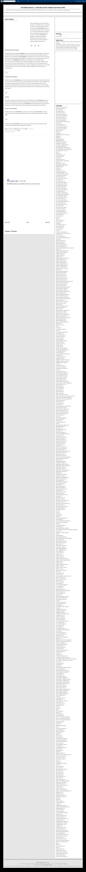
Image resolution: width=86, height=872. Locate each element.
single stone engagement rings (62, 780)
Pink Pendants (59, 711)
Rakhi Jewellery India (60, 725)
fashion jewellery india (60, 378)
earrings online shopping (61, 348)
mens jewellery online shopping (62, 629)
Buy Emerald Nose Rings (61, 182)
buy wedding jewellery (60, 211)
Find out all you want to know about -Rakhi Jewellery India (67, 46)
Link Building (58, 605)
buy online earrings (60, 198)
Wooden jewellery (59, 848)
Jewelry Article (59, 573)
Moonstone (58, 638)
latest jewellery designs (60, 599)
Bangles (57, 137)
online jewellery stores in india (62, 683)
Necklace (58, 652)
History (57, 523)
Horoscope (60, 863)
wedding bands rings (60, 817)
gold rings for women (60, 501)
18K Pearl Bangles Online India (62, 121)
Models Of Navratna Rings (61, 637)
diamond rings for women (61, 313)
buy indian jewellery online (61, 189)
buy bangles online (59, 170)
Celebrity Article (59, 214)
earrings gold (58, 345)
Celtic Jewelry (59, 215)
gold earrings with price (60, 455)
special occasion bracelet (61, 789)
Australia (57, 133)
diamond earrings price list (61, 278)
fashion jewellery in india (61, 377)
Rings (57, 734)
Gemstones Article (59, 422)
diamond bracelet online (61, 272)
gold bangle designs (60, 426)
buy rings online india (60, 210)
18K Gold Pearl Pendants (61, 115)
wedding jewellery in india (61, 822)
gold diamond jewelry (60, 439)
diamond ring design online (61, 305)
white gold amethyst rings (61, 830)
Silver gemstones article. (61, 769)
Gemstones (58, 420)
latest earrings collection (61, 597)
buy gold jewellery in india (61, 185)
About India (42, 863)
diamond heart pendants (61, 285)
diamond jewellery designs (61, 288)
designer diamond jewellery (61, 250)
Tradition (57, 804)
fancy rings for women (60, 366)
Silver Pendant (59, 774)
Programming (58, 722)
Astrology (65, 863)
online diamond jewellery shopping (63, 667)
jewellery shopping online (61, 564)
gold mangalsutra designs (61, 481)
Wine (57, 843)
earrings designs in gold (61, 340)
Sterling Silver (58, 793)
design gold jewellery (60, 243)
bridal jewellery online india (61, 165)
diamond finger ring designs (61, 282)
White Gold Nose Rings (60, 835)
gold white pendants (60, 509)
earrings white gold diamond (61, 349)
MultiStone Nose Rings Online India (63, 639)
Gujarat (57, 513)
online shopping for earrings (61, 690)
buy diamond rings (59, 176)
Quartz (57, 724)
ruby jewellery (59, 745)
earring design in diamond (61, 332)
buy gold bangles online (60, 184)
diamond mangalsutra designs (62, 294)
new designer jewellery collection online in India (65, 658)
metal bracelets (59, 635)
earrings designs (59, 339)
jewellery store (59, 568)
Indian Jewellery (59, 539)
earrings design (59, 337)
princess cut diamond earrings (62, 716)
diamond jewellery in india (61, 290)
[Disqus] (27, 156)
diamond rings (59, 308)
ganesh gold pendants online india (63, 406)
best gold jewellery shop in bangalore (63, 149)
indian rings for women (60, 545)
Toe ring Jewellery (59, 802)
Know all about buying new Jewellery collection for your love (68, 44)
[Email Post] (18, 130)
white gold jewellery (60, 833)
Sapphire (58, 751)
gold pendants (59, 490)
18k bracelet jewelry (60, 108)
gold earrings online (60, 454)
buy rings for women (60, 208)
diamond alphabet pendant (61, 271)
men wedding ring (59, 622)
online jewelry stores (60, 687)
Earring (57, 330)
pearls (57, 706)
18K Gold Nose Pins (60, 112)
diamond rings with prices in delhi (62, 317)
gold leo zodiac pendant (61, 478)
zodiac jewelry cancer (60, 850)
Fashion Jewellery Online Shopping (63, 382)
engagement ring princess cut (62, 359)
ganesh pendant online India (61, 411)
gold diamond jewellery (60, 438)
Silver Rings (58, 777)
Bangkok (58, 136)
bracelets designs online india (62, 160)
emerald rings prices (60, 356)
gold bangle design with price (62, 425)
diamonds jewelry (59, 324)
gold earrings (58, 445)
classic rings (58, 221)
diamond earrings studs (61, 279)
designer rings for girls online (62, 258)
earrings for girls (59, 342)
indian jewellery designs (61, 541)
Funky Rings (58, 404)
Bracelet (57, 153)
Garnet (57, 416)
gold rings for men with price (61, 500)
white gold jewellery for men (61, 834)
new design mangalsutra (61, 655)
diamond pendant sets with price (62, 298)
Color (57, 230)
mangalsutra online (60, 612)
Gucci (57, 512)
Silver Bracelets (59, 766)
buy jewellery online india (61, 192)
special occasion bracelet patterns (63, 790)
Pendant (57, 708)
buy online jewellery (60, 202)
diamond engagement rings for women (63, 281)
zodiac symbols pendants (61, 856)
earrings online (59, 346)
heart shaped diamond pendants (62, 520)
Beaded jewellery (59, 139)
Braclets (57, 162)
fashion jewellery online (60, 380)
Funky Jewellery (59, 403)
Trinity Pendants (59, 809)
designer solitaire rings (60, 260)
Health (57, 516)
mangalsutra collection (60, 609)
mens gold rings (59, 625)
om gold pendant (59, 663)
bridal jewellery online (60, 163)
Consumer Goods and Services (62, 233)
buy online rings (59, 205)
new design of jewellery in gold (62, 657)
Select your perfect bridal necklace (63, 754)
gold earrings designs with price (62, 451)
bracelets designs (59, 159)
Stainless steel (59, 792)
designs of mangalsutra (60, 266)
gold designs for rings (60, 436)
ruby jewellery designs (60, 747)
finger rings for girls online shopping (63, 397)
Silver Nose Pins (59, 773)
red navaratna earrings (60, 728)
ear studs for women (60, 329)
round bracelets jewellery (61, 738)
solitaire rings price (60, 788)
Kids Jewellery (59, 583)
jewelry (57, 571)
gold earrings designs (60, 449)
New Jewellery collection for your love (63, 660)
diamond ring (58, 304)
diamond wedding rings (60, 320)
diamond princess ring (60, 303)
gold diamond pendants (60, 441)
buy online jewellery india (61, 204)
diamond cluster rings (60, 274)
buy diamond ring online (61, 175)
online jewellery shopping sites (62, 682)
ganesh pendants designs (61, 413)
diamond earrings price (60, 276)
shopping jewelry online (60, 763)
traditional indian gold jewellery (62, 806)
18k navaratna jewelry (60, 120)
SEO (57, 760)
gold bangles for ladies (60, 429)
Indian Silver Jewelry (60, 547)
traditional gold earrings (60, 805)
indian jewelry (58, 544)
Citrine (57, 218)
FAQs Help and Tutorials (61, 368)
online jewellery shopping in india (62, 679)
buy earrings (58, 179)
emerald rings (58, 355)
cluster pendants (59, 227)
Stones (57, 798)
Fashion (57, 369)
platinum (57, 712)
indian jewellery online (60, 542)
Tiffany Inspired (59, 801)
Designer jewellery (59, 253)
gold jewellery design (60, 461)
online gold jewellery (60, 668)
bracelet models (59, 156)
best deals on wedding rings (61, 144)
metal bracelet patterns (60, 634)
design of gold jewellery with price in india (64, 247)
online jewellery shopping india (62, 680)
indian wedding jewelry (60, 549)
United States (58, 814)
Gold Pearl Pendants (60, 483)
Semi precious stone (60, 757)
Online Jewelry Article (60, 684)
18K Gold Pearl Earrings (61, 114)
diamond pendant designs (61, 295)
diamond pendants (59, 300)
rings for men (58, 737)
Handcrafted (58, 515)
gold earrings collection (60, 446)
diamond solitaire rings (60, 319)
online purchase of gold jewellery (62, 689)
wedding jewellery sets (60, 824)
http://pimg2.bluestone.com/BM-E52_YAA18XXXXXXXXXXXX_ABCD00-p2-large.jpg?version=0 (66, 530)
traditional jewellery (60, 808)
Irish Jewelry (9, 19)
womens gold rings (60, 846)
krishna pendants (59, 586)
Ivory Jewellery (59, 551)
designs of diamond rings (61, 263)
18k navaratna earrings (60, 118)
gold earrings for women (61, 452)
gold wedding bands (60, 507)
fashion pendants (59, 387)
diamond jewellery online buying (62, 291)
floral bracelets (59, 401)
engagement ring (59, 358)
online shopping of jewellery (61, 693)
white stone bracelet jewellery (62, 840)
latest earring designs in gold (62, 596)
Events (57, 364)
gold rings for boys (59, 497)
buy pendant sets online (61, 207)
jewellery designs (59, 557)
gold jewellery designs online (61, 464)
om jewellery (58, 664)
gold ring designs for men (61, 494)
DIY (56, 326)
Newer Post (7, 222)
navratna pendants (60, 651)
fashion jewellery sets (60, 384)
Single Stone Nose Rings (61, 782)
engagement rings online (61, 362)
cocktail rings (58, 229)
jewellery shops (59, 565)
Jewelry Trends (11, 131)
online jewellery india (60, 676)
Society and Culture (60, 783)
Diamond (58, 269)
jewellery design (59, 555)
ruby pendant (58, 748)
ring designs (58, 732)
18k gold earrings (59, 111)
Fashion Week (59, 390)
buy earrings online (60, 181)
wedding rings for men (60, 827)
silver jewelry (67, 10)
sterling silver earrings (60, 795)
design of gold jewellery (60, 246)
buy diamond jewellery (60, 172)
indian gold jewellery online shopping (63, 538)
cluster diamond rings (60, 224)
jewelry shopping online (60, 578)
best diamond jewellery (60, 146)
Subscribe (58, 36)
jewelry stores (59, 580)
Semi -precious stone (60, 756)
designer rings (59, 256)
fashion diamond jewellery (61, 374)
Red (57, 727)
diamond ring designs (60, 307)
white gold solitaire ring (60, 838)
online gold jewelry (59, 673)
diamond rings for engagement (62, 310)
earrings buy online (60, 336)
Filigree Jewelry (59, 393)
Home (27, 222)
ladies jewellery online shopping (62, 590)
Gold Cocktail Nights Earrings (62, 433)
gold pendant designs (60, 487)
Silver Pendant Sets (60, 776)
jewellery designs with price (61, 558)
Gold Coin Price (59, 435)
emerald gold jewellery (60, 351)
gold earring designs (60, 443)
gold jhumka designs (60, 475)
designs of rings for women (61, 268)
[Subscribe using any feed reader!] (20, 128)
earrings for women (60, 343)
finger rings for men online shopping (63, 398)
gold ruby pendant (59, 504)
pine (57, 709)
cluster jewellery (59, 226)
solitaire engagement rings (61, 785)
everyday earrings (59, 365)
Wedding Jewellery (60, 819)
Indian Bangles (59, 535)
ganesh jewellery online (60, 407)
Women (57, 844)
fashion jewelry (59, 385)
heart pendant (59, 519)
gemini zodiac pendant (60, 417)
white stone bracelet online (61, 841)
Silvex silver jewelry (60, 779)
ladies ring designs (59, 591)
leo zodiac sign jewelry (60, 602)
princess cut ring (59, 721)
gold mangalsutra (59, 480)
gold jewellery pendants (60, 471)
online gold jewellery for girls (61, 670)
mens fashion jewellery (60, 623)
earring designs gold (60, 334)
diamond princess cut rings (61, 301)
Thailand (57, 799)
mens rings (58, 631)
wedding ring (58, 825)
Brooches (58, 168)
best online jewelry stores (61, 150)
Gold (57, 423)
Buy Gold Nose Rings (60, 186)
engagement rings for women (62, 361)
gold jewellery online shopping (62, 470)
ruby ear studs (59, 743)
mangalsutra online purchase (62, 613)
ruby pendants (59, 750)
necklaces (58, 654)
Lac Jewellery (59, 587)
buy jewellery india (59, 191)
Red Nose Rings (59, 729)
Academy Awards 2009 (60, 128)
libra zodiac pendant (60, 603)
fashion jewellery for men (61, 375)
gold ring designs (59, 493)
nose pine (58, 661)
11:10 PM (15, 130)
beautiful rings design (60, 143)
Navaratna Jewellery (60, 642)
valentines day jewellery (61, 815)
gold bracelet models (60, 432)
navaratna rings (59, 648)
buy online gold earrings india (62, 201)
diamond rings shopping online (62, 314)
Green (57, 510)
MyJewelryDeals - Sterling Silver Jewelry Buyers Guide (43, 7)
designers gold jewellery (61, 262)
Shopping (58, 761)
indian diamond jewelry (60, 536)
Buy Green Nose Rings (60, 188)
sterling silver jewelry (37, 9)
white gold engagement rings (62, 831)
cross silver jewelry (60, 236)
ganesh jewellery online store (62, 409)
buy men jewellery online (61, 197)
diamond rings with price (61, 316)
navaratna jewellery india (61, 644)
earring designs (59, 333)
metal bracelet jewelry (60, 632)
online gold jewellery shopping (62, 671)
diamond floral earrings (60, 284)
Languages (58, 594)
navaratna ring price (60, 647)
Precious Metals (59, 715)
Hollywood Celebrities (60, 525)
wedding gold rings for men (61, 818)
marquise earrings (59, 616)
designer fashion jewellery (61, 252)
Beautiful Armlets (59, 140)
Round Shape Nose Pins (61, 741)
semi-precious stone (60, 758)
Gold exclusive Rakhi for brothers (63, 457)
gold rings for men (59, 499)
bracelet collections (60, 154)
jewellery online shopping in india (62, 560)
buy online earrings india (61, 200)
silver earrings (59, 767)
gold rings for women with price (62, 503)
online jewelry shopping (60, 686)
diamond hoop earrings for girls (62, 287)
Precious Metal (59, 713)
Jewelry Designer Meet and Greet (63, 576)
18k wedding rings (59, 124)
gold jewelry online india (60, 474)
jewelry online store (60, 577)
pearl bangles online (60, 698)
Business (58, 169)
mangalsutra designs (60, 610)
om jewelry (58, 666)
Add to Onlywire (30, 128)
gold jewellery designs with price (62, 465)
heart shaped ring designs (61, 522)
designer (57, 249)
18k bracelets (58, 109)
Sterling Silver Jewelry (60, 796)
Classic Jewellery (59, 220)
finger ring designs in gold (61, 394)
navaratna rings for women (61, 650)
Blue (57, 152)
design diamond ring (60, 240)
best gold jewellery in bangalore (62, 147)
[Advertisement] (43, 13)
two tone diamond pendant (61, 812)
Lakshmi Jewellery (59, 593)
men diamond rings (60, 619)
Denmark (58, 239)
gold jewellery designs (60, 462)
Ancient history (59, 130)
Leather (57, 600)
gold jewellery (58, 459)
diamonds (58, 323)
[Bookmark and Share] (10, 128)
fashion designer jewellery (61, 372)
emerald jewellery (59, 352)
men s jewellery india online (61, 621)
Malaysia (58, 607)
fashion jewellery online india (61, 381)
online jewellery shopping (61, 677)
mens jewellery (59, 626)
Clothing (57, 223)
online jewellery (59, 674)
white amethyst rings (60, 828)
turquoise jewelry (59, 811)
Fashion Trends (59, 388)
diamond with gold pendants (61, 321)
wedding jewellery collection (61, 821)
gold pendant (58, 484)
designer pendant (59, 255)
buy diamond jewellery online (62, 173)
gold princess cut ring (60, 491)
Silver (57, 764)
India (57, 533)
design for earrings (60, 242)
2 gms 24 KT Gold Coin (60, 125)
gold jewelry (58, 472)
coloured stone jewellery (61, 231)
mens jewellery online (60, 628)
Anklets (57, 131)
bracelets (58, 157)
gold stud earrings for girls (61, 506)
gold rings (58, 496)
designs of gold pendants (61, 265)
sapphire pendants (59, 753)
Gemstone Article (59, 419)
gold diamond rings (60, 442)
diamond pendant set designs (62, 297)
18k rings (58, 123)
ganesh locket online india (61, 410)
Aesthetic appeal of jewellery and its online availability (66, 48)
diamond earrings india (60, 275)
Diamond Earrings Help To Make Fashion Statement (66, 47)
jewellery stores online (60, 570)
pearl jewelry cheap (60, 703)
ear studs (58, 327)
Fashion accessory (60, 371)
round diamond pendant (61, 740)
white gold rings (59, 837)
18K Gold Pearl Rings (60, 117)
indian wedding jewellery (61, 548)
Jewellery (58, 554)
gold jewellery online (60, 468)
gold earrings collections (61, 448)
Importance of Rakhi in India (61, 532)
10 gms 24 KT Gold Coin (61, 107)
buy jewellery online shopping (62, 194)
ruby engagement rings (60, 744)
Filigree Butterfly (59, 391)
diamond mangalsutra (60, 292)
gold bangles (58, 427)
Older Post (47, 222)
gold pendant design (60, 486)
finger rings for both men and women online (64, 396)
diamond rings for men (60, 311)
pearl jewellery (59, 699)
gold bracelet (58, 430)
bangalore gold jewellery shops (62, 134)
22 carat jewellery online (61, 127)
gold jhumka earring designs (61, 477)
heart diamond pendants (61, 517)
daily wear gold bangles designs (62, 237)
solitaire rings (58, 786)
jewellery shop (59, 562)
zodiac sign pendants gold (61, 853)
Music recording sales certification (63, 641)
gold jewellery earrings (60, 467)
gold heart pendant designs (61, 458)
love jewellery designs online (61, 606)
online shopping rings (60, 695)
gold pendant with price (60, 488)
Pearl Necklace (59, 705)
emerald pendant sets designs (62, 353)
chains (57, 217)
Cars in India (28, 863)
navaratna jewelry (59, 645)
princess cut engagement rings (62, 718)
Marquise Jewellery (60, 618)
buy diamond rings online (61, 178)
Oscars (57, 696)
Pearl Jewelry (58, 702)
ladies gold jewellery (60, 589)
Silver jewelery (59, 770)
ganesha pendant (59, 414)
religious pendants (59, 731)
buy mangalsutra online (60, 195)
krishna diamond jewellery (61, 584)
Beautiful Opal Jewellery (61, 141)
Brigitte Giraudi (59, 166)
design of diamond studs (61, 244)
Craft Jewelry (58, 234)
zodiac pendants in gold (61, 851)
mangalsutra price (59, 615)
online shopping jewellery (61, 692)
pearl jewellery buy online (61, 700)
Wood (57, 847)
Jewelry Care (58, 574)
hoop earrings (59, 526)
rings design (58, 735)
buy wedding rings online (61, 213)
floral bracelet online (60, 400)
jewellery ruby (59, 561)
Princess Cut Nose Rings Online (62, 719)
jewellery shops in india (60, 567)
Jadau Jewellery (59, 552)
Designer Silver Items (60, 259)
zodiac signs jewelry (60, 854)
